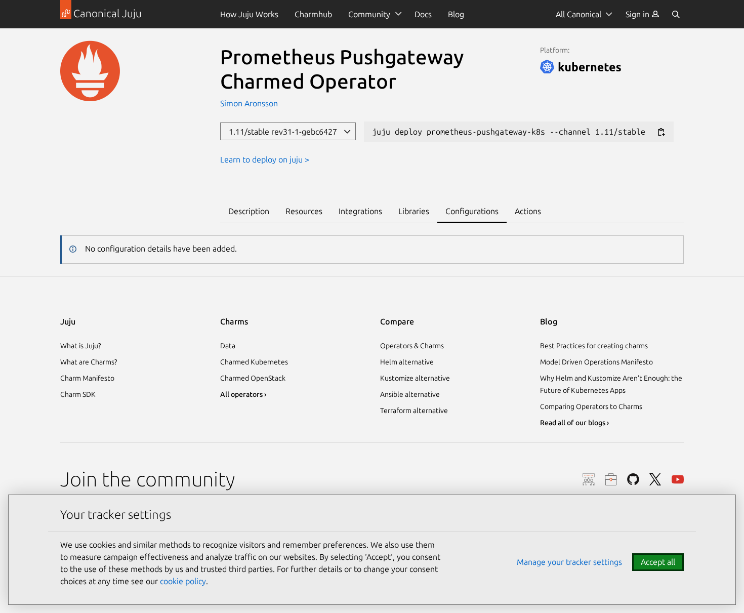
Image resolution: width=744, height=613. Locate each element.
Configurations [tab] (472, 211)
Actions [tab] (528, 211)
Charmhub (313, 14)
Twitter (655, 479)
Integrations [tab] (360, 211)
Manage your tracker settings (569, 561)
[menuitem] (642, 14)
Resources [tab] (303, 211)
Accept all (658, 561)
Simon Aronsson (249, 103)
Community (369, 14)
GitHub (633, 479)
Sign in (638, 14)
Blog (456, 14)
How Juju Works (249, 14)
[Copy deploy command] (661, 132)
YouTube (678, 479)
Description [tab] (248, 211)
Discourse (589, 479)
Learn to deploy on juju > (264, 159)
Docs (423, 14)
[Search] (676, 14)
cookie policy (183, 581)
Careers (611, 479)
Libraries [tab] (413, 211)
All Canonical (578, 14)
